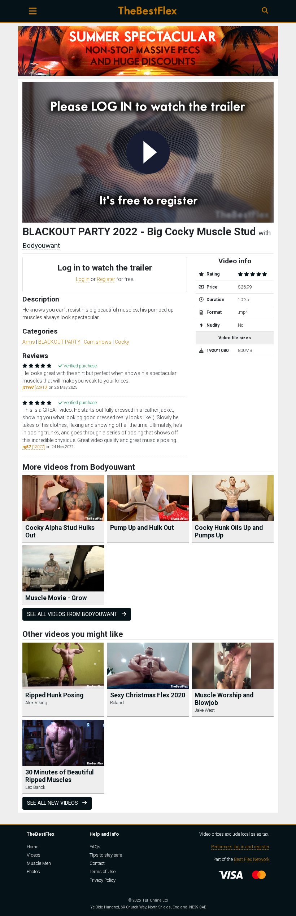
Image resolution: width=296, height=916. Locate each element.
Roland (117, 702)
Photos (33, 871)
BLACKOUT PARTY (59, 342)
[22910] (35, 387)
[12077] (33, 446)
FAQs (95, 846)
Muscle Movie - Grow (56, 598)
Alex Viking (36, 702)
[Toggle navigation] (32, 11)
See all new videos (53, 803)
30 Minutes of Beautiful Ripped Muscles (59, 776)
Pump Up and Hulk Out (142, 527)
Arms (28, 342)
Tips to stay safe (106, 855)
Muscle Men (39, 863)
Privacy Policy (103, 880)
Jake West (205, 710)
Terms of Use (103, 871)
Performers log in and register (240, 846)
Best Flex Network (251, 859)
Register (106, 279)
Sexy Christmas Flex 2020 (147, 695)
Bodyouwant (41, 245)
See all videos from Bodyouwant (73, 614)
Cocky (122, 342)
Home (32, 846)
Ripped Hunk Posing (54, 695)
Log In (83, 279)
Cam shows (98, 342)
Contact (97, 863)
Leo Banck (35, 787)
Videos (33, 855)
